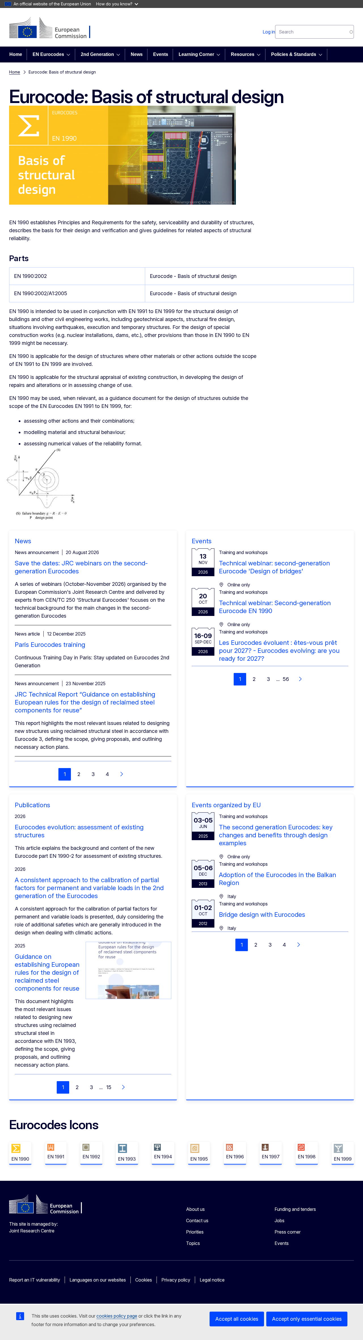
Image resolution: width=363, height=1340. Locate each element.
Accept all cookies (236, 1319)
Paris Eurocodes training (50, 644)
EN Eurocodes (48, 54)
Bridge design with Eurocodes (262, 914)
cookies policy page (116, 1316)
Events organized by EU (226, 805)
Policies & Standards (293, 54)
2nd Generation (97, 54)
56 (286, 679)
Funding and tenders (295, 1209)
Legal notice (212, 1280)
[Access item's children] (70, 54)
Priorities (195, 1232)
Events (160, 54)
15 (108, 1087)
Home (15, 54)
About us (195, 1209)
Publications (32, 805)
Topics (193, 1243)
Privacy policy (175, 1280)
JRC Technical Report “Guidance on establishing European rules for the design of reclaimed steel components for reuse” (85, 702)
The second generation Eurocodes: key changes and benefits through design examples (276, 835)
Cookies (143, 1280)
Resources (242, 54)
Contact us (197, 1220)
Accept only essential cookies (307, 1319)
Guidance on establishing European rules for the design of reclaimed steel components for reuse (47, 972)
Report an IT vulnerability (34, 1280)
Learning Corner (196, 54)
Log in (269, 32)
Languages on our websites (97, 1280)
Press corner (288, 1232)
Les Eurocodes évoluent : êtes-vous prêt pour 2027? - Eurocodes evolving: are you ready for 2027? (279, 650)
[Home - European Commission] (55, 28)
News (137, 54)
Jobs (279, 1220)
